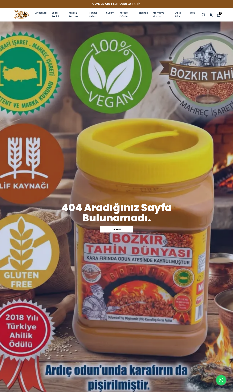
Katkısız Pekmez (73, 14)
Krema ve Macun (158, 14)
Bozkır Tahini (55, 14)
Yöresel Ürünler (124, 14)
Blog (192, 12)
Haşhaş (143, 12)
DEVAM (116, 229)
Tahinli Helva (93, 14)
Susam (110, 12)
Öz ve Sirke (178, 14)
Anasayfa (41, 12)
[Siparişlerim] (211, 15)
